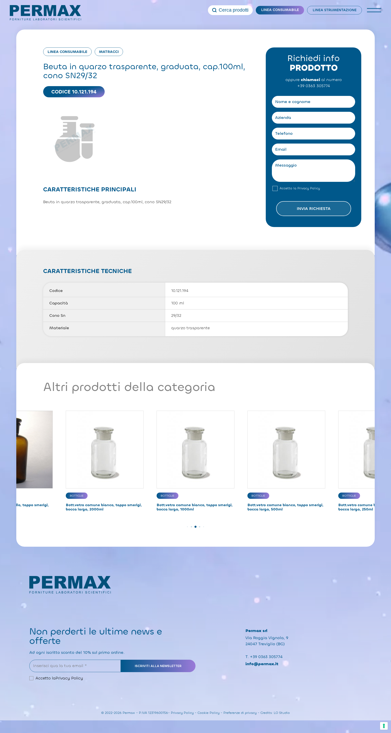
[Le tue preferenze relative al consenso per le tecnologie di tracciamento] (384, 726)
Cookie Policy (209, 713)
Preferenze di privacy (240, 713)
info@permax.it (261, 664)
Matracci (109, 51)
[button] (187, 526)
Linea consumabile (280, 10)
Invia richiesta (314, 208)
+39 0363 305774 (313, 86)
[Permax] (45, 12)
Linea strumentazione (335, 10)
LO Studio (282, 713)
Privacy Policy (308, 188)
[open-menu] (374, 10)
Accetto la (300, 188)
